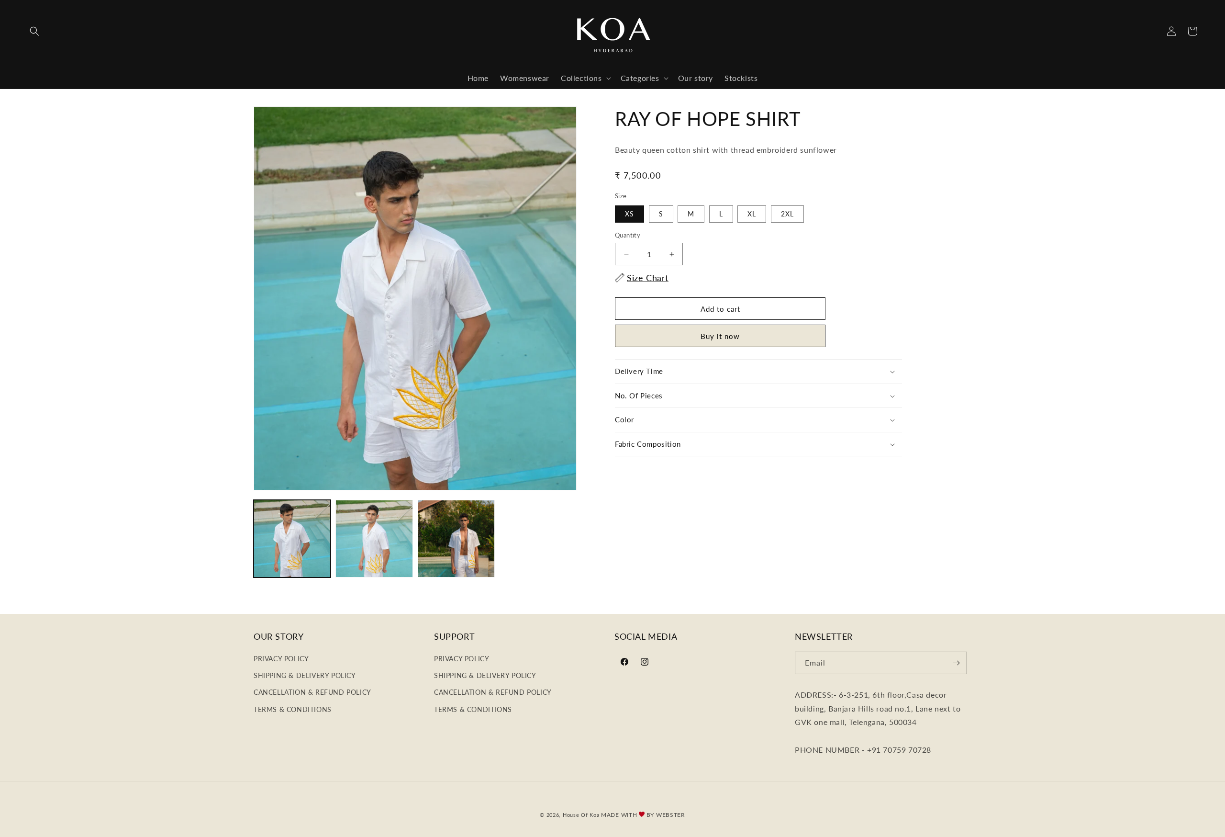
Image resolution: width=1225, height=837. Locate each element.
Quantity (627, 235)
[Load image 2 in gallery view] (373, 538)
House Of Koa (581, 815)
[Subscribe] (956, 663)
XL (751, 214)
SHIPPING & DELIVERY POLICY (305, 675)
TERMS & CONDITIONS (293, 709)
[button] (34, 31)
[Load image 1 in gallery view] (292, 538)
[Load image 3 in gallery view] (456, 538)
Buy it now (720, 336)
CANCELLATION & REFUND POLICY (312, 692)
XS (629, 214)
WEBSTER (670, 814)
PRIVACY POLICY (281, 659)
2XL (787, 214)
